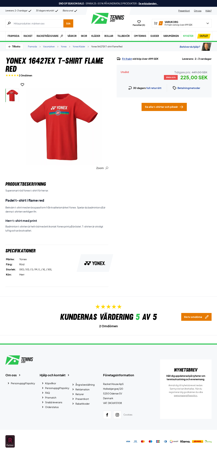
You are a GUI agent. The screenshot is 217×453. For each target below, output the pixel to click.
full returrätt (153, 87)
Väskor (72, 36)
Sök (68, 23)
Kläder (95, 36)
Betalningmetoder (188, 87)
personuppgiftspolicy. (186, 395)
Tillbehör (123, 36)
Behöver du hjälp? (190, 46)
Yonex (64, 46)
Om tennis (140, 36)
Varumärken (171, 36)
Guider (154, 36)
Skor (84, 36)
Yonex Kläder (79, 46)
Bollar (108, 36)
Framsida (13, 36)
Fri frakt (127, 58)
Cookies (127, 414)
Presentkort (184, 11)
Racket (28, 36)
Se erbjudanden (148, 3)
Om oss (197, 11)
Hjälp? (208, 11)
